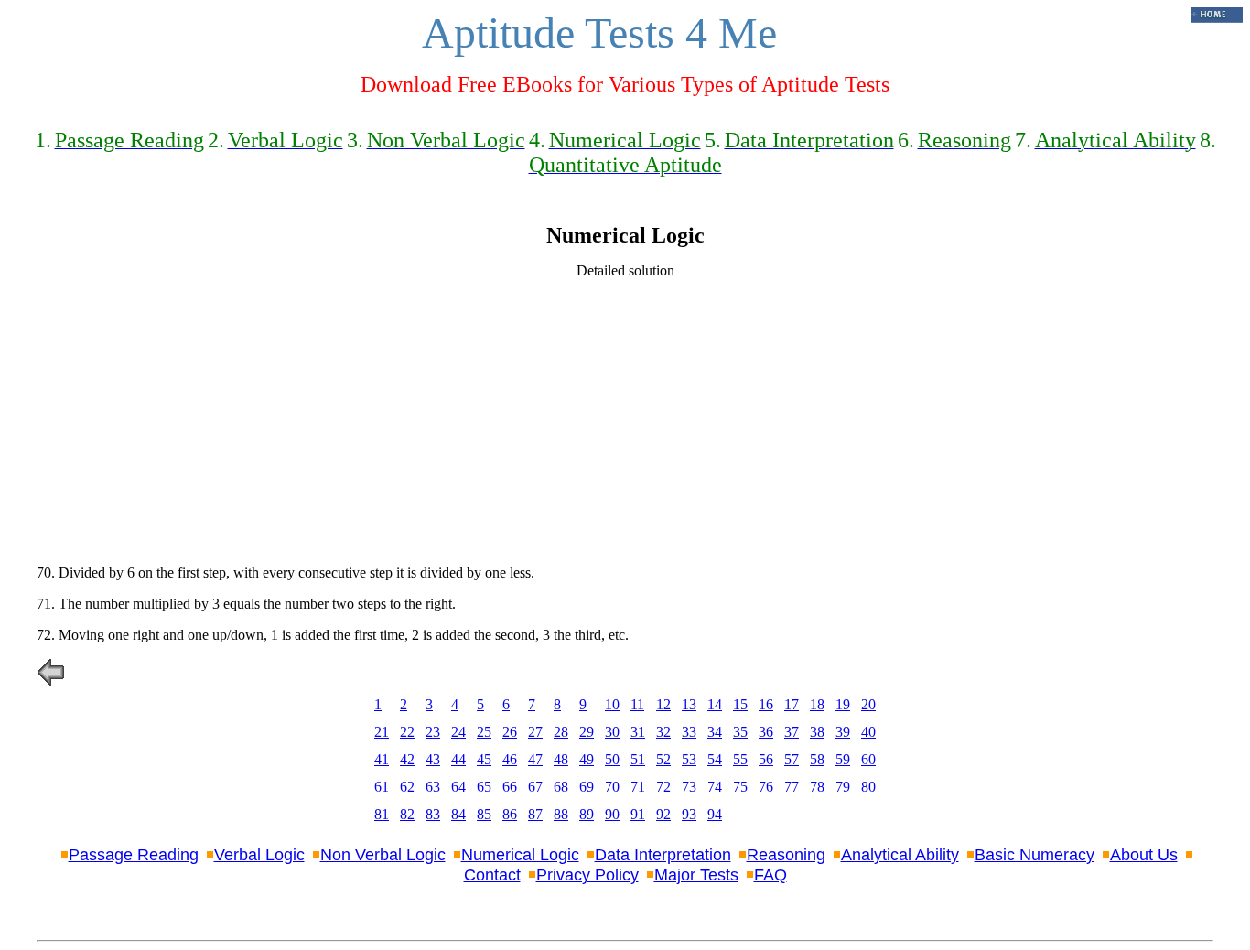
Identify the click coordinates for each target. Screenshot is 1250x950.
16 (766, 704)
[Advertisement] (625, 422)
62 (407, 786)
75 (740, 786)
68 (561, 786)
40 (868, 731)
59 (842, 759)
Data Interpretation (663, 855)
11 (637, 704)
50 (612, 759)
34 (714, 731)
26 (509, 731)
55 (740, 759)
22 (407, 731)
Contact (492, 875)
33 (689, 731)
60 (868, 759)
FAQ (770, 875)
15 (740, 704)
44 (458, 759)
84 (458, 814)
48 (561, 759)
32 (663, 731)
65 (484, 786)
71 (637, 786)
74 (714, 786)
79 (842, 786)
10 (612, 704)
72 (663, 786)
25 (484, 731)
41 (381, 759)
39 (842, 731)
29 (586, 731)
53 (689, 759)
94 (714, 814)
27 (535, 731)
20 (868, 704)
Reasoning (786, 855)
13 (689, 704)
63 (433, 786)
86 (509, 814)
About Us (1144, 855)
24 (458, 731)
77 (791, 786)
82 (407, 814)
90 (612, 814)
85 (484, 814)
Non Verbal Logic (383, 855)
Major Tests (696, 875)
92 (663, 814)
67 (535, 786)
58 (817, 759)
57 (791, 759)
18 (817, 704)
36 (766, 731)
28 (561, 731)
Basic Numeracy (1034, 855)
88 (561, 814)
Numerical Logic (520, 855)
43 (433, 759)
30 (612, 731)
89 (586, 814)
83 (433, 814)
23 (433, 731)
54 (714, 759)
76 (766, 786)
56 (766, 759)
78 (817, 786)
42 (407, 759)
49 (586, 759)
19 (842, 704)
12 (663, 704)
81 (381, 814)
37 (791, 731)
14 (714, 704)
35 (740, 731)
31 (637, 731)
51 (637, 759)
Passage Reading (134, 855)
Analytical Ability (900, 855)
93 (689, 814)
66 (509, 786)
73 (689, 786)
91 (637, 814)
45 (484, 759)
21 (381, 731)
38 (817, 731)
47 (535, 759)
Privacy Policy (587, 875)
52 (663, 759)
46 (509, 759)
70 (612, 786)
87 (535, 814)
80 (868, 786)
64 (458, 786)
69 (586, 786)
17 (791, 704)
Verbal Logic (259, 855)
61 (381, 786)
